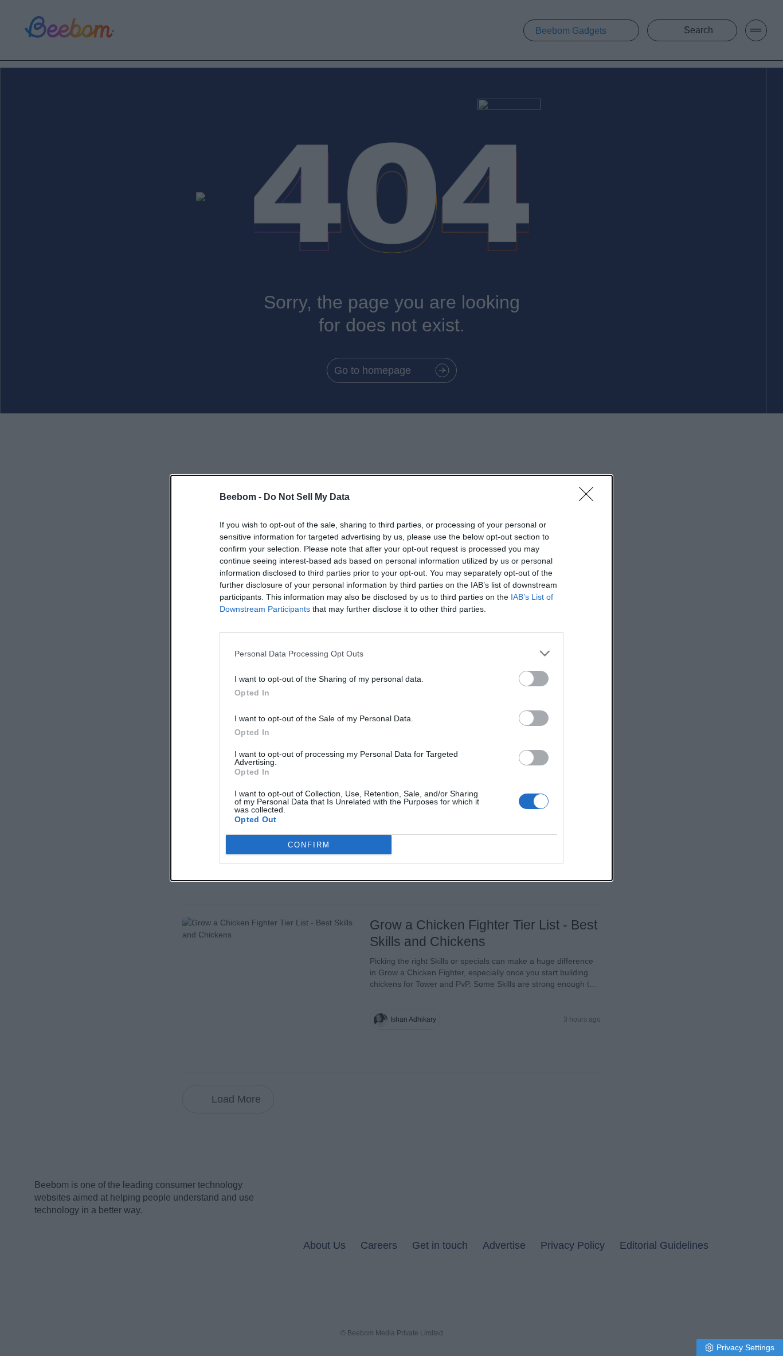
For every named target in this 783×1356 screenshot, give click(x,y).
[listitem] (391, 653)
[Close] (590, 498)
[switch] (534, 678)
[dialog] (391, 678)
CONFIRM (309, 845)
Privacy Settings (745, 1347)
